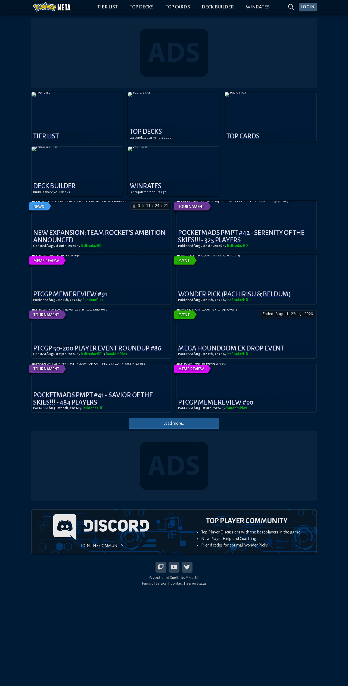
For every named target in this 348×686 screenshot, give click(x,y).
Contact (176, 583)
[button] (77, 117)
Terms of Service (154, 583)
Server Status (196, 583)
